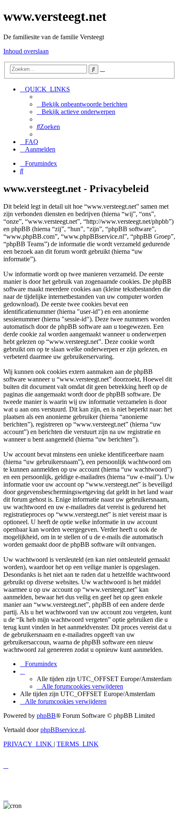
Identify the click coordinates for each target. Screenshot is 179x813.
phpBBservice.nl (62, 729)
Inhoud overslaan (26, 51)
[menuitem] (82, 104)
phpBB (46, 715)
